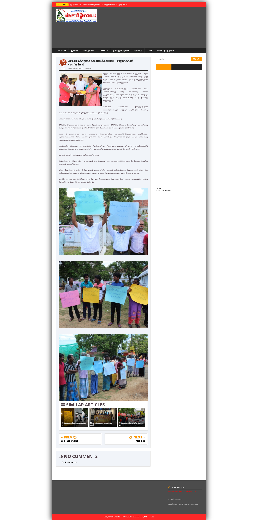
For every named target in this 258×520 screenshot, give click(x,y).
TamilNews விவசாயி (131, 517)
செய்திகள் (88, 50)
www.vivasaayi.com (175, 499)
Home (63, 50)
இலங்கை (74, 50)
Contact (103, 50)
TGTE (149, 50)
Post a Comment (69, 462)
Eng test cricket (69, 440)
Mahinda (140, 440)
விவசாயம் (138, 50)
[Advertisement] (153, 28)
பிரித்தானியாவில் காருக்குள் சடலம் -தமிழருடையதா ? (122, 4)
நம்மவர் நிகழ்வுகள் (120, 50)
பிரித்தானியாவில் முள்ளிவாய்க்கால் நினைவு (84, 4)
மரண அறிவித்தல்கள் (165, 50)
